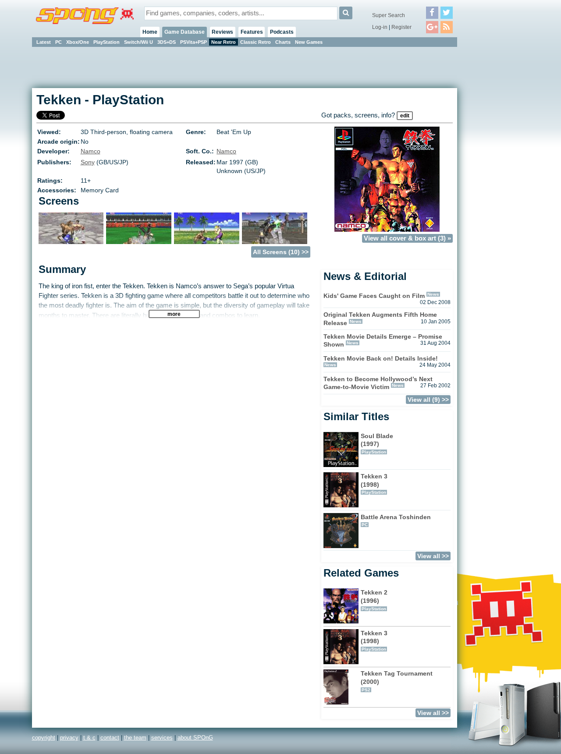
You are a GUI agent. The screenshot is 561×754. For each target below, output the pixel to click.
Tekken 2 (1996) (374, 600)
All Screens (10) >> (281, 251)
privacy (69, 737)
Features (252, 32)
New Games (309, 42)
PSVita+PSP (193, 42)
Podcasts (282, 32)
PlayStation (106, 42)
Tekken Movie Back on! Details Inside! (380, 358)
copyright (43, 737)
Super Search (388, 15)
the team (135, 737)
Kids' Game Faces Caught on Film (374, 295)
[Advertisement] (497, 179)
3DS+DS (166, 42)
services (162, 737)
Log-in (379, 27)
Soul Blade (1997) (377, 443)
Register (401, 27)
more (174, 314)
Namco (90, 151)
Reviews (222, 32)
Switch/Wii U (138, 42)
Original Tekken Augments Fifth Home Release (380, 318)
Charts (283, 42)
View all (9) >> (428, 399)
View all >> (433, 555)
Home (149, 32)
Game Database (184, 32)
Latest (43, 42)
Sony (88, 162)
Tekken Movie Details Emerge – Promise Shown (382, 340)
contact (109, 737)
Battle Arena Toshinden (396, 520)
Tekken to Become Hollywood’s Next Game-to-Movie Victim (378, 383)
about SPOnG (195, 737)
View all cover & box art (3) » (407, 238)
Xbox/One (77, 42)
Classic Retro (255, 42)
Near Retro (223, 42)
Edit (404, 116)
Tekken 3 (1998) (374, 484)
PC (58, 42)
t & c (89, 737)
